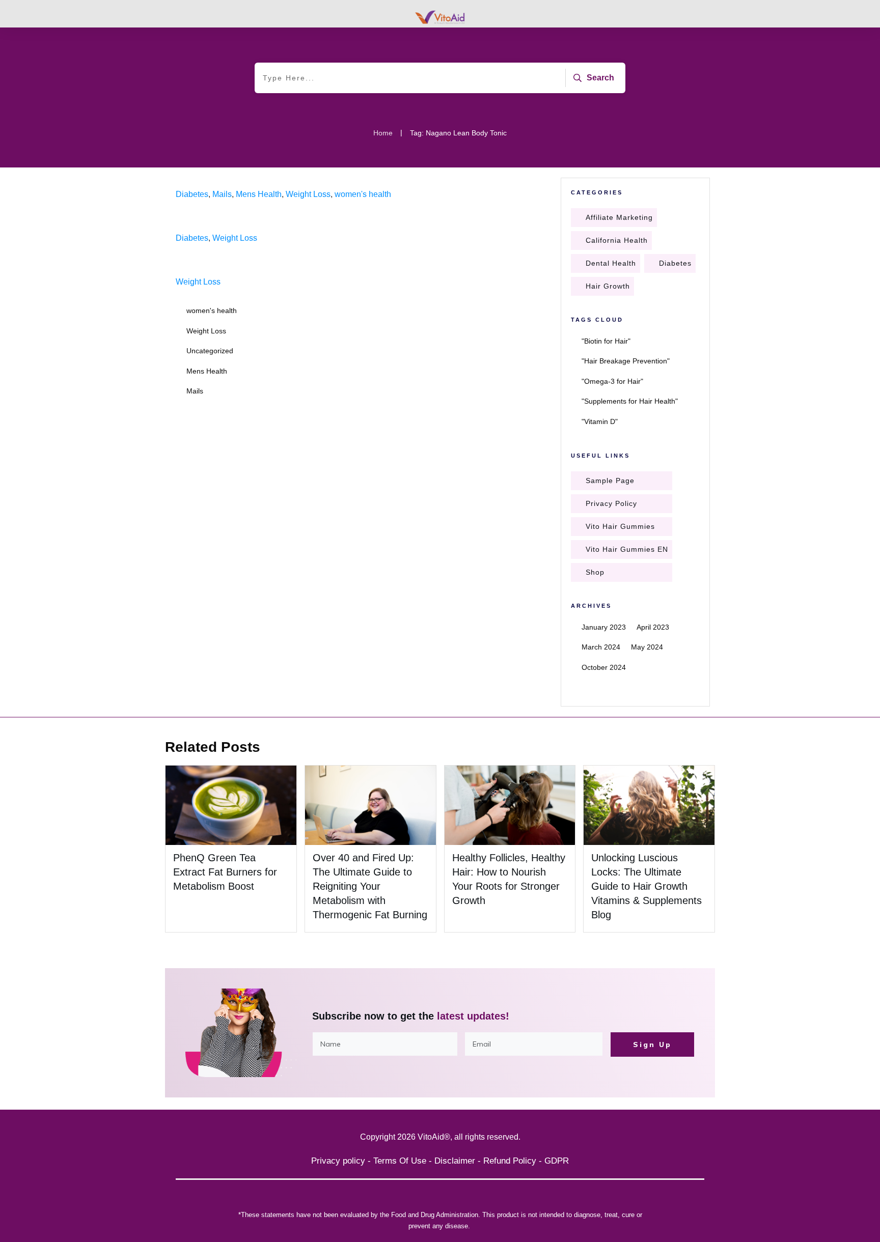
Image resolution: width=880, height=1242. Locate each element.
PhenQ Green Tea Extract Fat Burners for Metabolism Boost (225, 872)
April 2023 (653, 627)
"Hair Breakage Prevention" (626, 361)
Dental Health (611, 263)
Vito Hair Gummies (620, 526)
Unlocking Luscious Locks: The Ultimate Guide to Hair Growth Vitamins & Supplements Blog (646, 886)
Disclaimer (454, 1161)
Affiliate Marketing (619, 217)
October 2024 (604, 667)
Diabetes (192, 194)
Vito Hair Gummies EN (627, 549)
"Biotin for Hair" (606, 341)
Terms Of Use (399, 1161)
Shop (595, 572)
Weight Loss (308, 194)
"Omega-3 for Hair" (612, 381)
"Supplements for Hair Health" (630, 401)
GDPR (556, 1161)
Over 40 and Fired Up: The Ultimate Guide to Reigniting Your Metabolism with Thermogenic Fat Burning (370, 886)
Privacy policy (338, 1161)
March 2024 (601, 647)
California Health (617, 240)
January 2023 (604, 627)
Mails (222, 194)
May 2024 (647, 647)
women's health (363, 194)
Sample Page (610, 480)
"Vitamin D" (600, 421)
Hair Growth (608, 286)
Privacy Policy (611, 503)
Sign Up (652, 1044)
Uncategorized (209, 351)
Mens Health (259, 194)
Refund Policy (509, 1161)
